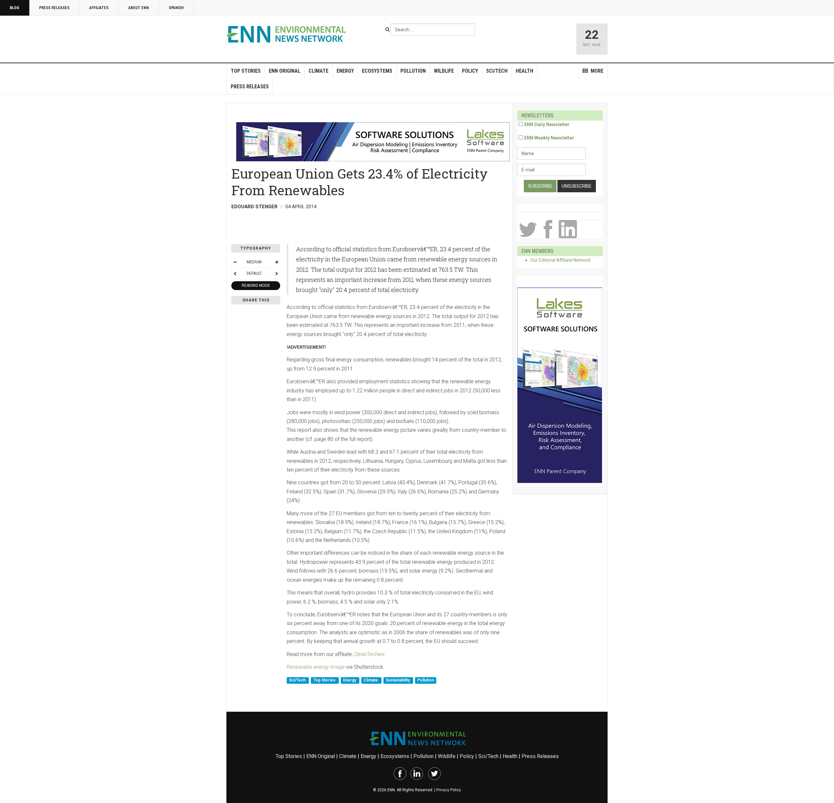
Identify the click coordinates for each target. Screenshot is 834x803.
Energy (345, 71)
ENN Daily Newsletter (546, 124)
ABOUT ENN (138, 8)
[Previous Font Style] (234, 273)
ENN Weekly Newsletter (549, 137)
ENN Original (284, 71)
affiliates (98, 8)
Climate (318, 71)
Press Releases (54, 8)
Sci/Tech (497, 71)
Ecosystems (377, 71)
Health (524, 71)
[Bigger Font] (276, 262)
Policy (470, 71)
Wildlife (444, 71)
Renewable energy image (316, 667)
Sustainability (398, 680)
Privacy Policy (448, 790)
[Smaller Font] (234, 262)
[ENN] (287, 34)
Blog (14, 8)
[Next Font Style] (276, 273)
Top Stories (246, 71)
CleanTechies (369, 654)
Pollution (413, 71)
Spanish (176, 8)
